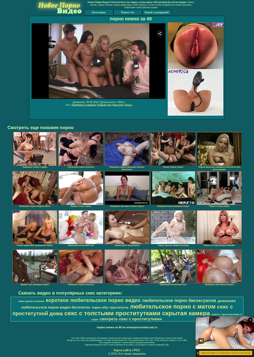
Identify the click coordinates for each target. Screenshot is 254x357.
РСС (137, 350)
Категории (99, 12)
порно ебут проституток (110, 307)
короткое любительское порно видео (93, 300)
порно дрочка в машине (31, 301)
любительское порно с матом (173, 306)
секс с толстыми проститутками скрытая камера (137, 313)
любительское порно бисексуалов (179, 300)
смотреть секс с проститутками (131, 319)
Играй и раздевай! (157, 12)
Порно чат (127, 12)
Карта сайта (122, 350)
